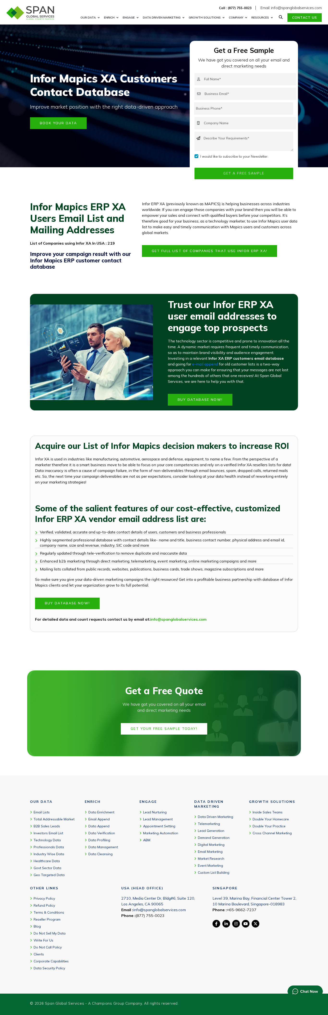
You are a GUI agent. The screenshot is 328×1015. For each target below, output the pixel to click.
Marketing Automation (160, 833)
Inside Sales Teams (268, 812)
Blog (37, 926)
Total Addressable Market (54, 819)
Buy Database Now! (200, 399)
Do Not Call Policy (48, 947)
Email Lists (42, 812)
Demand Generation (214, 838)
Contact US (304, 17)
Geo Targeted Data (49, 875)
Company (236, 17)
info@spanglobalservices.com (178, 619)
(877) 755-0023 (149, 915)
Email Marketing (210, 851)
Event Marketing (210, 865)
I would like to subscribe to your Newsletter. (234, 156)
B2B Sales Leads (47, 826)
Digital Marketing (211, 844)
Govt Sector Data (47, 868)
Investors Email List (48, 833)
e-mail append (205, 364)
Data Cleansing (100, 854)
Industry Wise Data (49, 854)
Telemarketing (209, 824)
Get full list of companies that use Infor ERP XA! (209, 251)
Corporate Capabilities (51, 961)
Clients (39, 954)
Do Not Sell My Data (50, 933)
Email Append (99, 819)
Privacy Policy (44, 898)
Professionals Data (49, 847)
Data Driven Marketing (215, 817)
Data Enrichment (101, 812)
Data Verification (101, 833)
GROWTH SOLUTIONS (205, 17)
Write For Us (43, 940)
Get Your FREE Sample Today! (164, 728)
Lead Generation (211, 831)
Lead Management (158, 819)
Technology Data (47, 840)
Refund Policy (44, 905)
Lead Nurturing (155, 812)
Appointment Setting (159, 826)
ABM (146, 840)
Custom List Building (213, 872)
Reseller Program (47, 919)
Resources (260, 17)
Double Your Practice (269, 826)
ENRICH (109, 17)
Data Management (103, 847)
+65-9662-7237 (241, 909)
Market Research (211, 858)
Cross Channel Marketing (272, 833)
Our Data (88, 17)
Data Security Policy (49, 968)
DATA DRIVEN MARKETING (162, 17)
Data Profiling (99, 840)
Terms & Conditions (49, 912)
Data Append (98, 826)
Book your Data (58, 123)
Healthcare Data (47, 861)
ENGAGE (129, 17)
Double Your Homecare (271, 819)
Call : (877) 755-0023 (235, 8)
